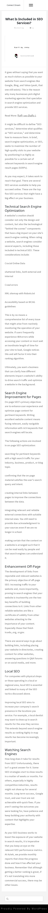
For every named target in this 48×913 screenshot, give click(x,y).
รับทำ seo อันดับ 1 (26, 115)
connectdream (27, 56)
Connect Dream (13, 5)
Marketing (19, 28)
